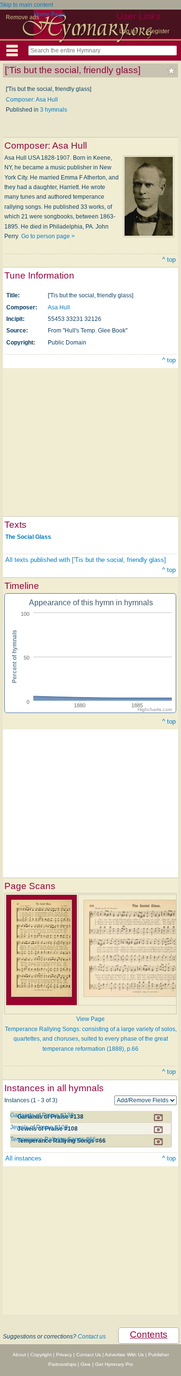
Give (86, 1364)
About (19, 1354)
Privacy (64, 1354)
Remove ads (22, 17)
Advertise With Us (124, 1354)
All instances (23, 1158)
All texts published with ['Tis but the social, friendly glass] (85, 559)
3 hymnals (53, 109)
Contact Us (88, 1354)
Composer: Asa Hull (32, 99)
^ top (169, 259)
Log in (127, 31)
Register (158, 31)
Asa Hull (59, 307)
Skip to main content (26, 4)
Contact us (92, 1336)
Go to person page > (48, 236)
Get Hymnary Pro (114, 1364)
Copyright (41, 1354)
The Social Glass (28, 537)
